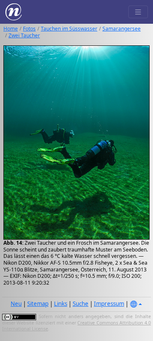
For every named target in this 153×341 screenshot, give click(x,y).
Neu (16, 303)
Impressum (109, 303)
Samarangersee (121, 28)
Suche (80, 303)
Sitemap (37, 303)
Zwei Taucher (24, 35)
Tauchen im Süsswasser (69, 28)
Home (10, 28)
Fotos (29, 28)
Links (60, 303)
